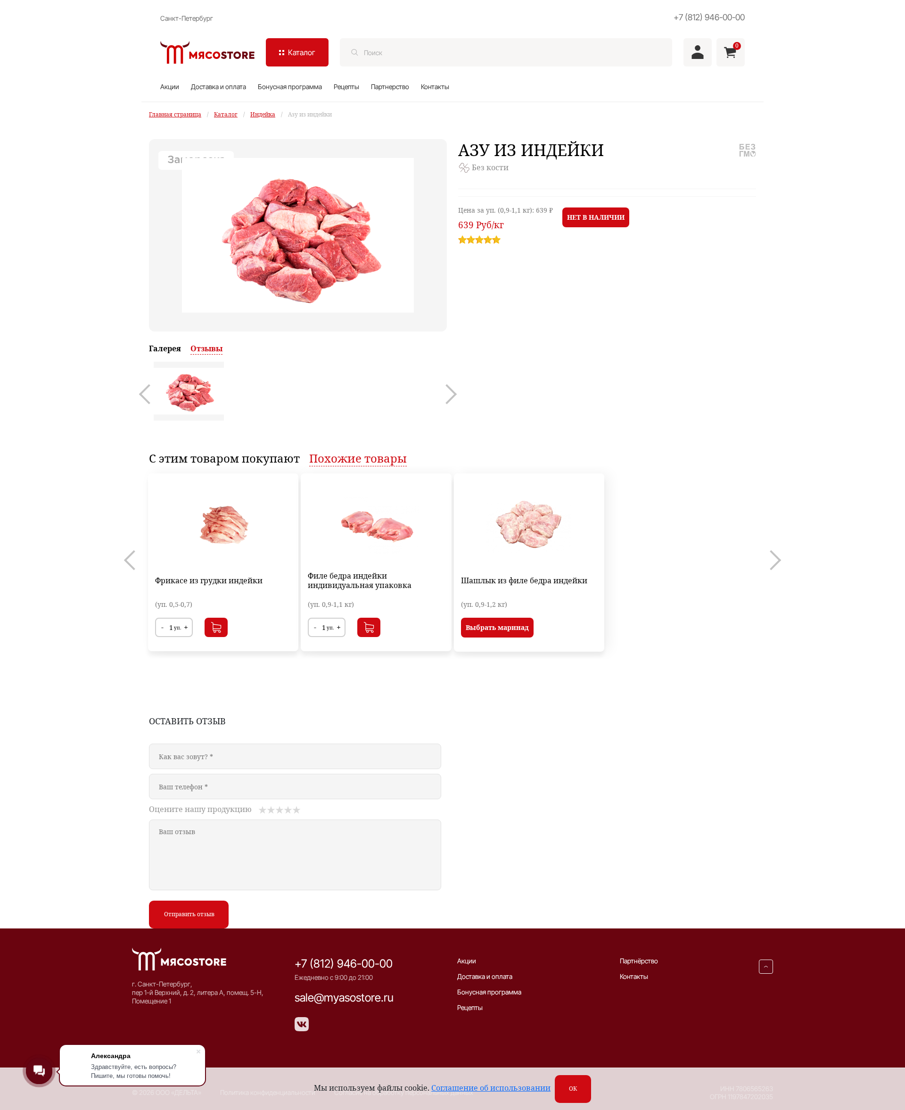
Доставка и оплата (218, 87)
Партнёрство (639, 961)
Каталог (226, 114)
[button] (149, 394)
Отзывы (206, 348)
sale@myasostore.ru (344, 997)
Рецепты (346, 87)
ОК (573, 1089)
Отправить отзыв (189, 914)
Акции (169, 87)
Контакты (435, 87)
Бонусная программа (290, 87)
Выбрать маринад (497, 627)
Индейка (262, 114)
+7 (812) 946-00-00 (709, 17)
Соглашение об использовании (491, 1088)
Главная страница (175, 114)
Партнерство (390, 87)
